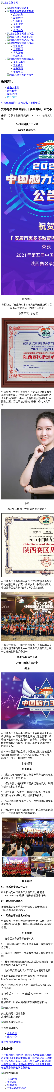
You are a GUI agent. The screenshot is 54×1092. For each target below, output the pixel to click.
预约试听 (12, 1082)
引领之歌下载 (20, 1055)
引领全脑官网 (8, 102)
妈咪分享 (18, 56)
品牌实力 (18, 14)
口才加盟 (42, 1061)
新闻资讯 (29, 59)
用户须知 (6, 1042)
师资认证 (29, 37)
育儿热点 (18, 46)
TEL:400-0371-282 (16, 1088)
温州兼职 (15, 1058)
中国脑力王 (26, 1058)
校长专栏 (18, 71)
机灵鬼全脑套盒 (36, 1055)
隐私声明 (16, 1042)
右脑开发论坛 (30, 1064)
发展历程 (18, 17)
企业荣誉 (18, 24)
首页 (26, 8)
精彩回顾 (18, 68)
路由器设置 (38, 1058)
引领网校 (18, 1061)
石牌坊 (48, 1055)
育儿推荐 (29, 43)
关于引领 (29, 11)
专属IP (16, 27)
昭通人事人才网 (14, 1064)
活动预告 (18, 65)
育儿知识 (18, 52)
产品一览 (29, 40)
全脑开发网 (43, 1064)
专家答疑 (18, 49)
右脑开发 (25, 1067)
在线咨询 (12, 1078)
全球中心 (18, 30)
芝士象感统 (7, 1055)
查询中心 (12, 1036)
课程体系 (29, 33)
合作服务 (29, 75)
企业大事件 (19, 62)
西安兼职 (6, 1058)
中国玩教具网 (30, 1061)
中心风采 (18, 21)
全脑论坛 (12, 1033)
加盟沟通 (12, 1085)
